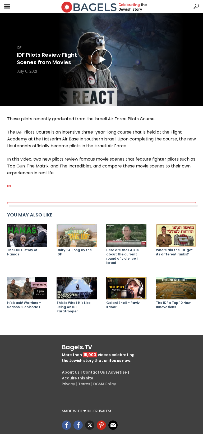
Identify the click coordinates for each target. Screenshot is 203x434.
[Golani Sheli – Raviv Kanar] (126, 288)
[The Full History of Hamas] (27, 235)
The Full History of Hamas (22, 252)
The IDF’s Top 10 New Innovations (173, 305)
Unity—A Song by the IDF (74, 252)
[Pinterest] (101, 425)
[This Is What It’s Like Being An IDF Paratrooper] (77, 288)
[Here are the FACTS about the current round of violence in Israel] (126, 235)
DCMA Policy (104, 384)
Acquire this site (77, 378)
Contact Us (94, 372)
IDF (19, 47)
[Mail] (113, 425)
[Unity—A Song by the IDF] (77, 235)
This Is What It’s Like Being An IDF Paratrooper (73, 307)
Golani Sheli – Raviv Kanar (123, 305)
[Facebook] (66, 425)
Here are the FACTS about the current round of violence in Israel (123, 256)
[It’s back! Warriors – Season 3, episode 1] (27, 288)
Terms (84, 384)
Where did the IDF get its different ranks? (174, 252)
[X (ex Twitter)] (89, 425)
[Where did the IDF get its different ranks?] (176, 235)
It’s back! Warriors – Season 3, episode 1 (24, 305)
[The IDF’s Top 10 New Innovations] (176, 288)
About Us (71, 372)
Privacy (68, 384)
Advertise (117, 372)
